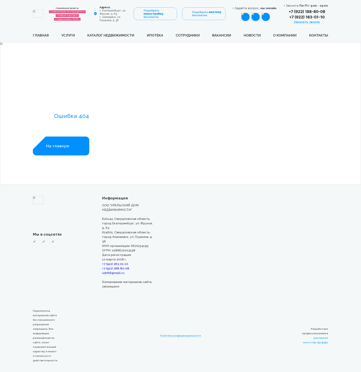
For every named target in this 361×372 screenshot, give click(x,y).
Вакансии (221, 35)
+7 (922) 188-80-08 (307, 11)
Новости (252, 35)
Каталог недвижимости (110, 35)
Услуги (68, 35)
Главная (41, 35)
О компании (285, 35)
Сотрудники (188, 35)
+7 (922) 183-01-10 (307, 17)
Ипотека (155, 35)
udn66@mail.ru (113, 273)
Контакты (318, 35)
